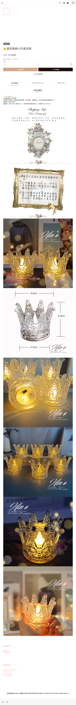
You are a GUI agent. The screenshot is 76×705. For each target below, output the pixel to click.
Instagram (6, 672)
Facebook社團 (7, 674)
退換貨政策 (6, 652)
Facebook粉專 (7, 676)
